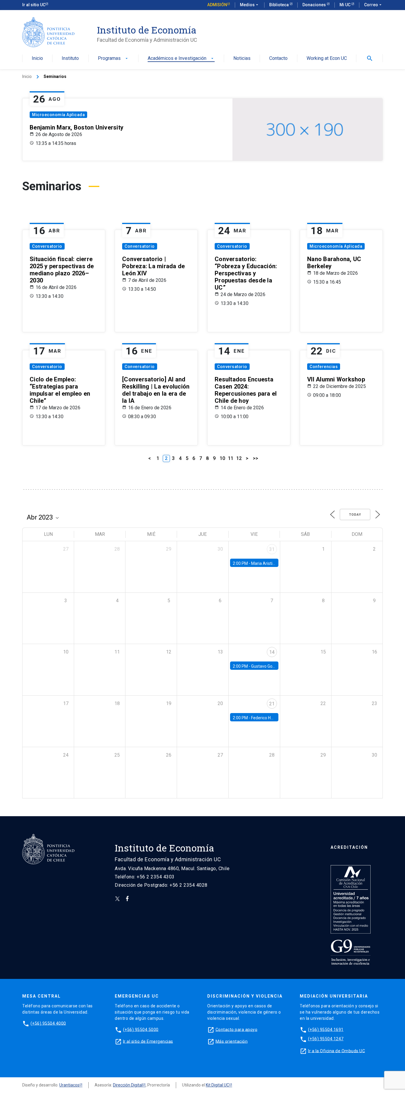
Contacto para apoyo (237, 1029)
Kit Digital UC (217, 1085)
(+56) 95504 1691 (326, 1029)
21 (272, 704)
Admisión (217, 4)
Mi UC (345, 4)
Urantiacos (69, 1085)
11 (230, 458)
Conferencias (324, 366)
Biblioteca (279, 4)
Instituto (70, 58)
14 (272, 652)
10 (222, 458)
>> (255, 458)
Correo (373, 4)
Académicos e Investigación (181, 58)
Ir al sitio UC (33, 4)
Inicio (37, 58)
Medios (249, 4)
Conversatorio (47, 246)
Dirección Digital (128, 1085)
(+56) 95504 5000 (141, 1029)
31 (272, 549)
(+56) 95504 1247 (326, 1039)
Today (355, 515)
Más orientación (232, 1041)
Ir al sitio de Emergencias (148, 1041)
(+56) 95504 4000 (48, 1023)
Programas (113, 58)
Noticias (242, 58)
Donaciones (314, 4)
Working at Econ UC (327, 58)
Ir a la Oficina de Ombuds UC (336, 1050)
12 (239, 458)
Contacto (278, 58)
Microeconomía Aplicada (58, 114)
